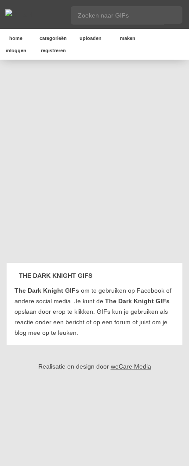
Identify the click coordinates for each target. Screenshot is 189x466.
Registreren (53, 50)
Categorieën (53, 38)
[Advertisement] (94, 162)
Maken (127, 38)
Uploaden (91, 38)
